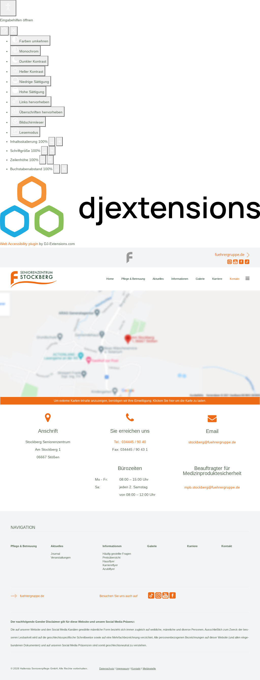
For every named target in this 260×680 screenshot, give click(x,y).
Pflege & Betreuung (133, 278)
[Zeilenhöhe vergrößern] (50, 159)
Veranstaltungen (61, 557)
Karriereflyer (110, 565)
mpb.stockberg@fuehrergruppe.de (212, 487)
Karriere (217, 278)
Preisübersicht (111, 557)
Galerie (200, 278)
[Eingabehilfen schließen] (14, 31)
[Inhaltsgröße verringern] (51, 141)
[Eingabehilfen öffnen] (8, 8)
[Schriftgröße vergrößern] (52, 150)
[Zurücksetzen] (4, 31)
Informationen (179, 278)
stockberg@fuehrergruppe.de (212, 442)
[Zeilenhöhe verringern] (42, 159)
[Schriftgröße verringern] (44, 150)
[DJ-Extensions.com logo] (130, 236)
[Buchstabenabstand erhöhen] (64, 168)
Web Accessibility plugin (19, 244)
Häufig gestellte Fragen (117, 553)
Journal (55, 553)
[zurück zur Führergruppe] (130, 256)
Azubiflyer (109, 568)
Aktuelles (158, 278)
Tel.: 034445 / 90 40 (130, 442)
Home (110, 278)
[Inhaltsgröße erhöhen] (59, 141)
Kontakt (234, 278)
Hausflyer (109, 561)
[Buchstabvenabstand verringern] (56, 168)
